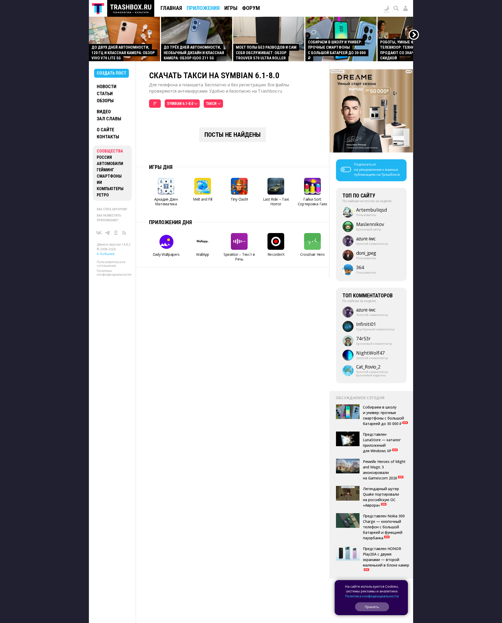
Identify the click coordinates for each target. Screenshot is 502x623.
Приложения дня (170, 222)
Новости (106, 86)
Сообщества (110, 151)
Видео (104, 111)
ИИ (99, 182)
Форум (251, 8)
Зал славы (109, 118)
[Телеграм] (107, 233)
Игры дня (161, 167)
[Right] (414, 35)
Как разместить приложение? (109, 218)
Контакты (108, 136)
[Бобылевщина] (116, 233)
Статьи (105, 93)
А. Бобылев (105, 254)
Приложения (203, 8)
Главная (171, 8)
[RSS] (124, 233)
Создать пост (111, 73)
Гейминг (105, 169)
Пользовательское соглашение (111, 264)
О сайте (105, 129)
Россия (104, 157)
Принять (372, 606)
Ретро (103, 194)
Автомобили (110, 163)
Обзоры (105, 100)
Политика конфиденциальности (114, 273)
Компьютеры (110, 188)
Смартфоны (109, 176)
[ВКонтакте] (99, 233)
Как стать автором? (112, 209)
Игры (230, 8)
